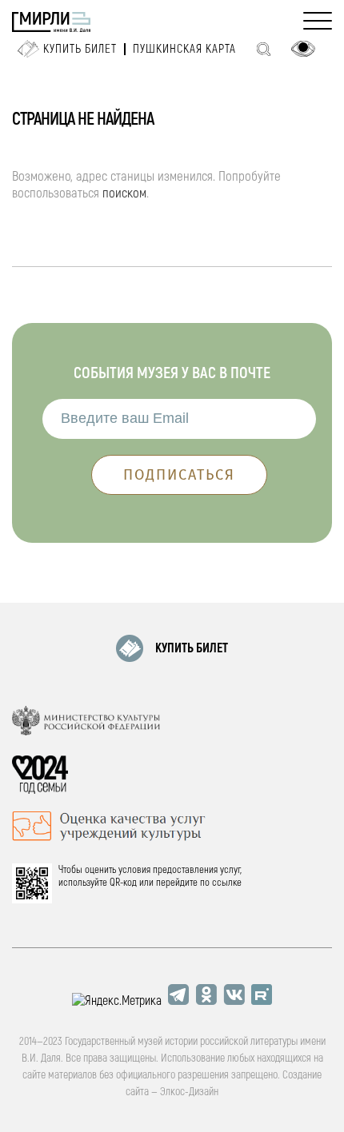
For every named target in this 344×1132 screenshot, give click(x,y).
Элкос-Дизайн (189, 1091)
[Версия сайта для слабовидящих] (303, 49)
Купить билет (80, 49)
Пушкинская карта (184, 49)
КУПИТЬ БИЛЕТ (191, 648)
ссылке (227, 882)
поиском (124, 193)
